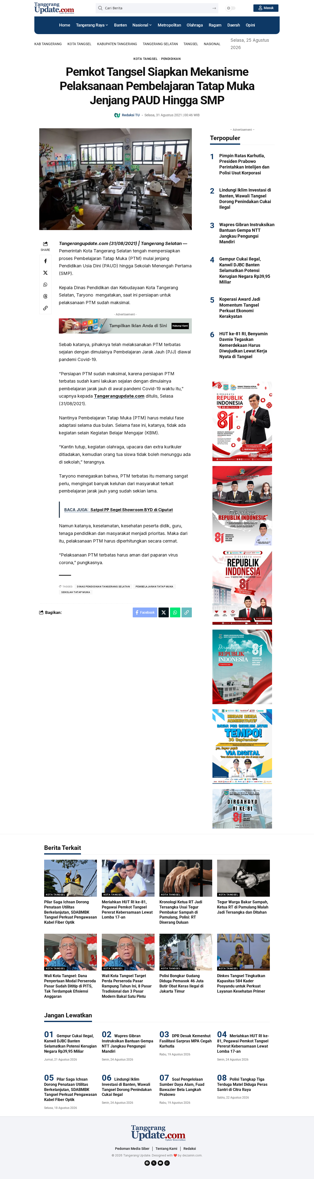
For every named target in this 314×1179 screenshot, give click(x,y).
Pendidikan (171, 59)
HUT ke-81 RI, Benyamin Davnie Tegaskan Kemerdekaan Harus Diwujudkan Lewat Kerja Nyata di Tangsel (243, 345)
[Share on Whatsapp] (45, 284)
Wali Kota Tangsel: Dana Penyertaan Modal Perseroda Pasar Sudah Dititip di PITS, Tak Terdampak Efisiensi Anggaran (70, 985)
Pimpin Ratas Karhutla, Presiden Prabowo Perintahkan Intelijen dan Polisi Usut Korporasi (244, 164)
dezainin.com (192, 1155)
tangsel (190, 44)
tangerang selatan (160, 44)
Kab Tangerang (48, 44)
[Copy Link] (45, 308)
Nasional (212, 44)
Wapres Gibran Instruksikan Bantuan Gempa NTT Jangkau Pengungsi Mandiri (127, 1043)
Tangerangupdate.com (119, 396)
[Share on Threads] (45, 296)
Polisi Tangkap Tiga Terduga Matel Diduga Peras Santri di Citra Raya (242, 1084)
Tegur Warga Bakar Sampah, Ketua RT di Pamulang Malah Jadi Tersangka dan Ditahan (242, 907)
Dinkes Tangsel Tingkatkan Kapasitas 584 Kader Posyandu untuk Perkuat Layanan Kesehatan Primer (241, 983)
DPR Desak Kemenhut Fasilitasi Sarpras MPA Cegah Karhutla (185, 1041)
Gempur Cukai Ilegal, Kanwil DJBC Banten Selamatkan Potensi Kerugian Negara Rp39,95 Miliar (244, 270)
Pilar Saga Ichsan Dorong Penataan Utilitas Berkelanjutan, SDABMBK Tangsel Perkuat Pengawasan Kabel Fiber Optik (70, 912)
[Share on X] (45, 273)
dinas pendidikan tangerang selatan (103, 586)
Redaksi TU (131, 115)
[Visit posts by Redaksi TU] (117, 115)
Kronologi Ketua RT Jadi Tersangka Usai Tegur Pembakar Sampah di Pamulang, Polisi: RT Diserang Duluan (180, 912)
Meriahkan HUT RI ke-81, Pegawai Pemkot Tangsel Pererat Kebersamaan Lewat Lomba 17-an (243, 1043)
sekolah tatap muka (75, 592)
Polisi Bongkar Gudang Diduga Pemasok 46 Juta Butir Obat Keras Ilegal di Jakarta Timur (181, 983)
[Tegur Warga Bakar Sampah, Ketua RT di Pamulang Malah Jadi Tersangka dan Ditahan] (243, 878)
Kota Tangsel (79, 44)
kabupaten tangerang (117, 44)
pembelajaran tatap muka (154, 586)
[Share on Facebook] (45, 261)
